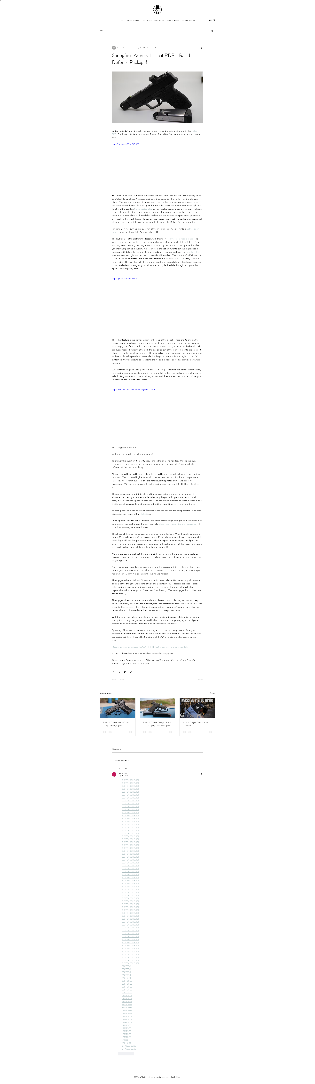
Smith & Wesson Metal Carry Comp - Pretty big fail (115, 724)
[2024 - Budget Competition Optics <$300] (197, 708)
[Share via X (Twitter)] (119, 672)
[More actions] (201, 47)
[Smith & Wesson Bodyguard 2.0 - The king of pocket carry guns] (157, 708)
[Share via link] (131, 672)
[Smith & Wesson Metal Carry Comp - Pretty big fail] (117, 708)
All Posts (103, 31)
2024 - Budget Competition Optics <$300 (195, 724)
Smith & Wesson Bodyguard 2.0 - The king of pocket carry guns (157, 724)
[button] (212, 31)
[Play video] (157, 168)
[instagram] (214, 20)
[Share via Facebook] (113, 672)
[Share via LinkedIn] (125, 672)
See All (212, 693)
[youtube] (210, 20)
